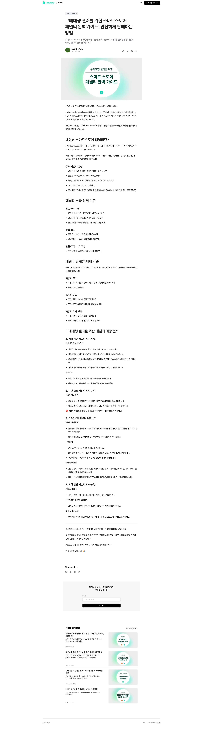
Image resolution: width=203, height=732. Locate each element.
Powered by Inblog (154, 723)
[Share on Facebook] (123, 51)
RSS (144, 723)
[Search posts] (141, 3)
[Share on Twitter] (128, 51)
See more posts (131, 628)
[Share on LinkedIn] (132, 51)
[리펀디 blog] (48, 2)
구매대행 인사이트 (71, 14)
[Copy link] (136, 51)
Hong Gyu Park (77, 49)
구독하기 (101, 605)
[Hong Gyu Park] (67, 50)
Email (84, 596)
